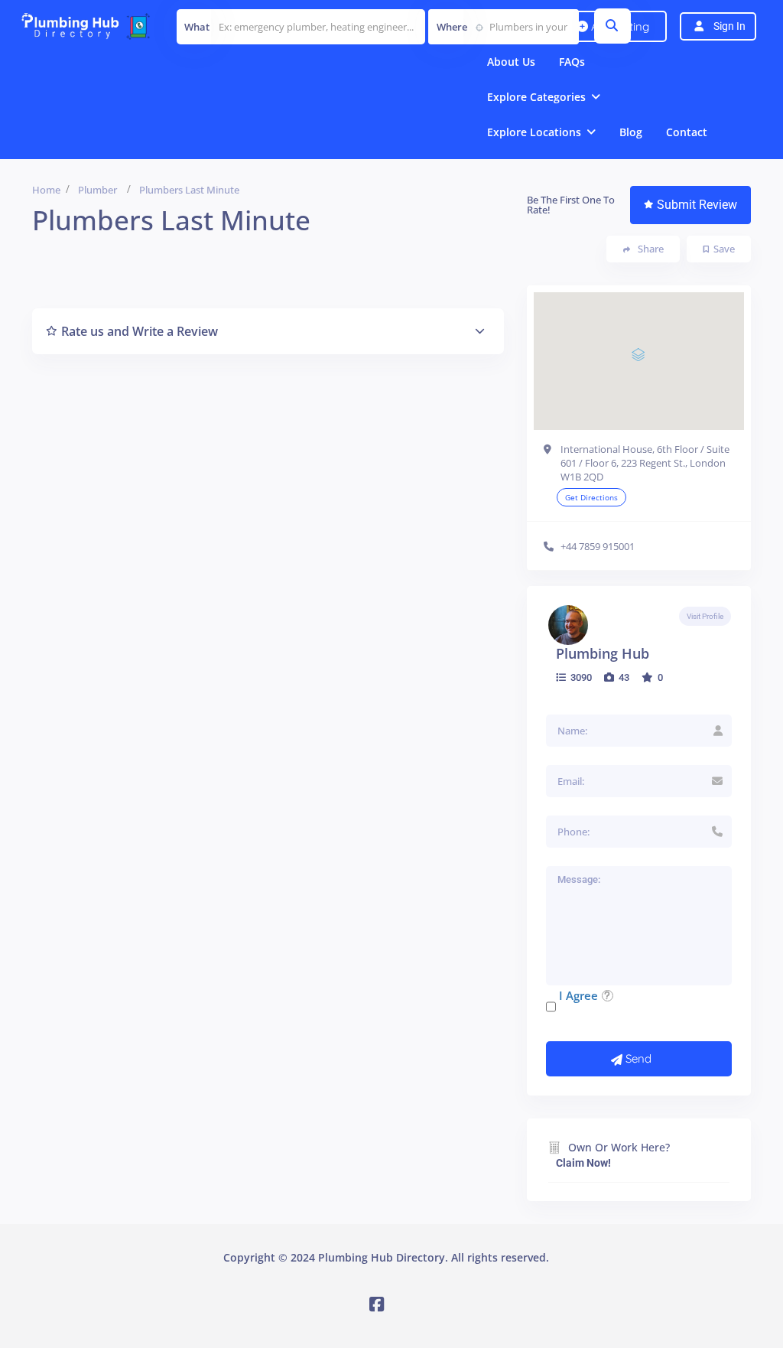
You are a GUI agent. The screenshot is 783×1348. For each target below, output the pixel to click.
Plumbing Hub (602, 653)
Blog (630, 132)
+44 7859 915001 (597, 546)
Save (724, 249)
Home (46, 190)
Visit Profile (705, 616)
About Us (511, 61)
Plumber (97, 190)
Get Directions (591, 497)
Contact (686, 132)
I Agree (578, 995)
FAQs (572, 61)
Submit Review (697, 204)
